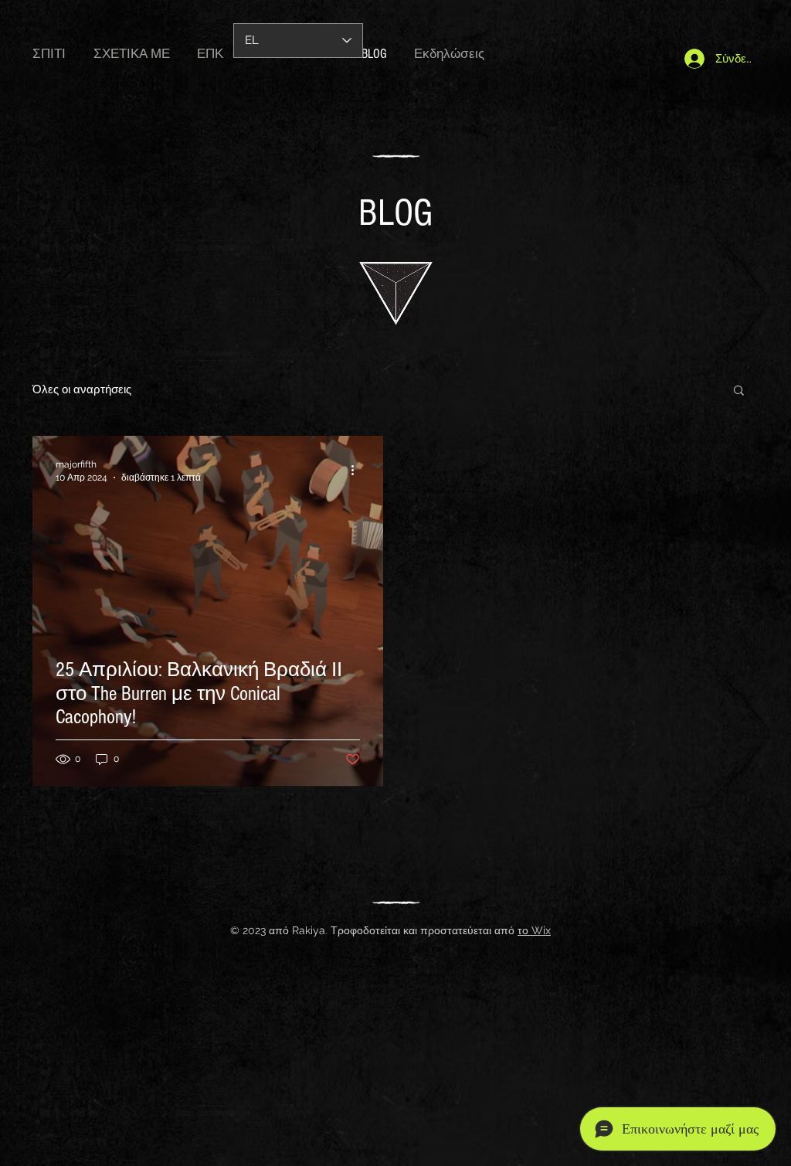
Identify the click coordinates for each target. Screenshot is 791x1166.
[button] (739, 391)
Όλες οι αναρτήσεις (81, 389)
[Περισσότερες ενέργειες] (357, 470)
